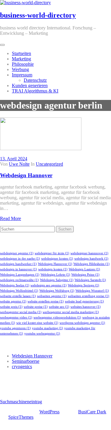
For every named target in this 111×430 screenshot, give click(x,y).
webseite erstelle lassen (18, 296)
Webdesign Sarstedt (90, 280)
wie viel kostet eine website (37, 322)
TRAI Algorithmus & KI (35, 90)
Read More (10, 218)
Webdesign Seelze (14, 285)
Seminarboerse (25, 361)
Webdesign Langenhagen (19, 274)
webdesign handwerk (91, 258)
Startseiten (21, 53)
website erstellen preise (46, 301)
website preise (36, 306)
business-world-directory (38, 15)
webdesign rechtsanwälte (19, 280)
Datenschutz (35, 80)
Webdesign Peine (85, 274)
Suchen (64, 229)
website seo (59, 306)
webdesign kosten (52, 269)
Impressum (22, 74)
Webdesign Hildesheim (91, 264)
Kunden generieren (30, 85)
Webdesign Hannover (26, 175)
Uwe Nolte (19, 164)
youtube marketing (47, 328)
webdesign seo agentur (48, 285)
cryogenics (22, 366)
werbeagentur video (16, 317)
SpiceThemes (20, 417)
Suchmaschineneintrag (21, 401)
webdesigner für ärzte (52, 253)
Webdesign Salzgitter (56, 280)
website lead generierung (84, 301)
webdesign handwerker (18, 264)
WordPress (49, 411)
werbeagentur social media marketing (71, 312)
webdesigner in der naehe (20, 258)
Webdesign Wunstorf (92, 290)
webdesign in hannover (18, 269)
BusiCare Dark (92, 411)
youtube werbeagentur (42, 333)
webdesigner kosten (57, 258)
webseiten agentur (52, 296)
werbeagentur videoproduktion (57, 317)
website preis (11, 306)
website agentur (13, 301)
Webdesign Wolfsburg (56, 290)
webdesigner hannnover (89, 253)
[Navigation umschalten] (2, 45)
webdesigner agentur (16, 253)
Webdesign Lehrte (55, 274)
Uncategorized (49, 164)
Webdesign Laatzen (84, 269)
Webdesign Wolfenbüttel (19, 290)
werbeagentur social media (20, 312)
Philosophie (23, 64)
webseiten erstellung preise (88, 296)
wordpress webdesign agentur (82, 322)
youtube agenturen (15, 328)
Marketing (21, 58)
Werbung (20, 69)
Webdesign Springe (83, 285)
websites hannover (85, 306)
